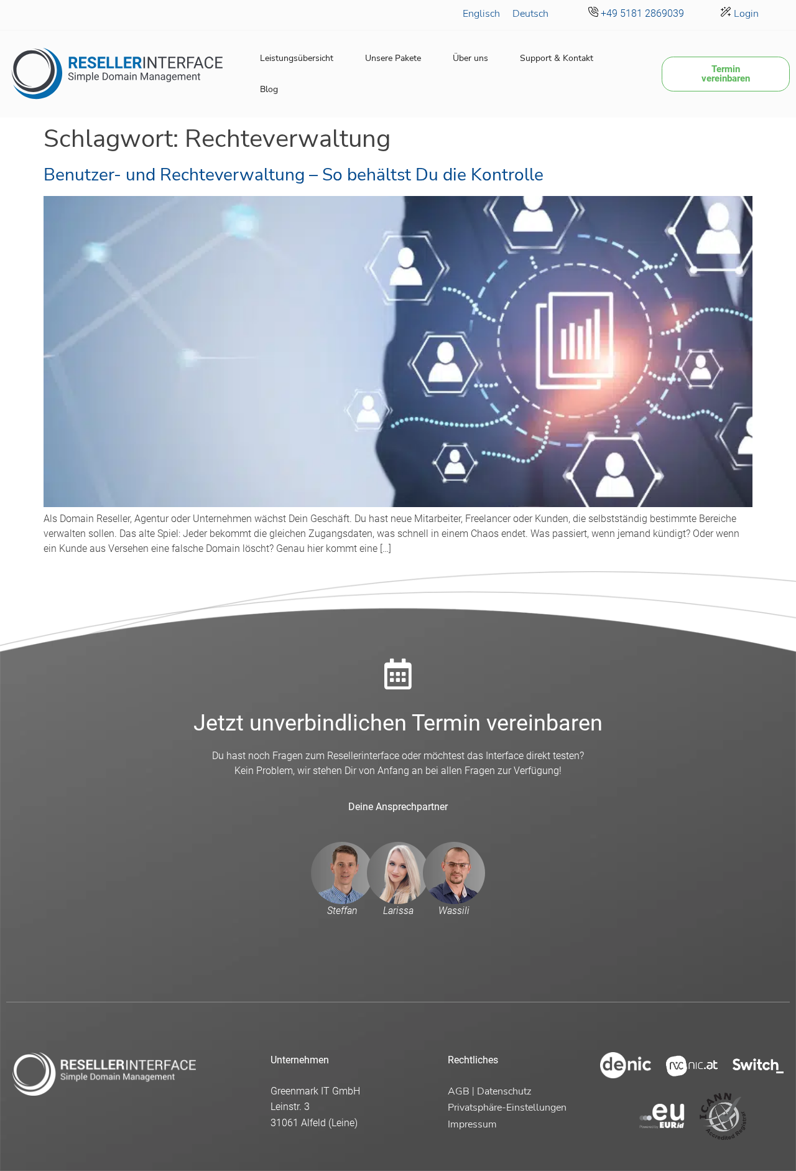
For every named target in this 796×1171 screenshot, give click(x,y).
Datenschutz (504, 1091)
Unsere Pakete (393, 58)
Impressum (472, 1124)
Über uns (470, 58)
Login (745, 14)
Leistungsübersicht (296, 58)
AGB (459, 1091)
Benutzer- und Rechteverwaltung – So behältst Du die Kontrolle (294, 175)
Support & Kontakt (556, 58)
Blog (269, 89)
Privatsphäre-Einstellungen (507, 1107)
